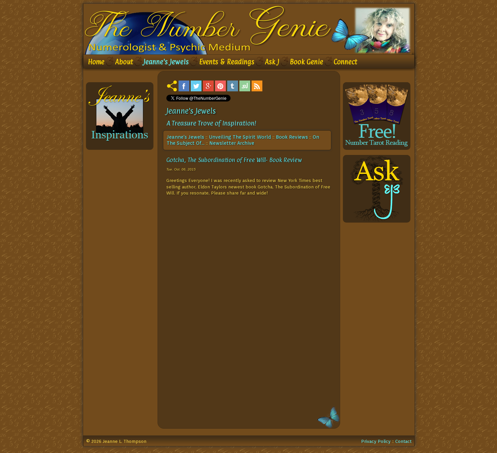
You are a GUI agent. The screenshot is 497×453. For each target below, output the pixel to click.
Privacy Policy (375, 441)
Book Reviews (292, 137)
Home (96, 62)
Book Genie (306, 62)
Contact (403, 441)
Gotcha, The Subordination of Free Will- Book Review (234, 159)
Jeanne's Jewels (166, 62)
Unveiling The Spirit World (240, 137)
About (124, 62)
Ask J (272, 62)
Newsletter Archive (231, 143)
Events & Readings (226, 62)
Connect (345, 62)
